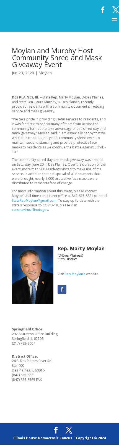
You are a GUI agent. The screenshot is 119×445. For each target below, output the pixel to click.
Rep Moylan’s (75, 274)
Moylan (45, 72)
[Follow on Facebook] (62, 289)
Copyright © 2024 (91, 438)
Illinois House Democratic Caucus (42, 438)
